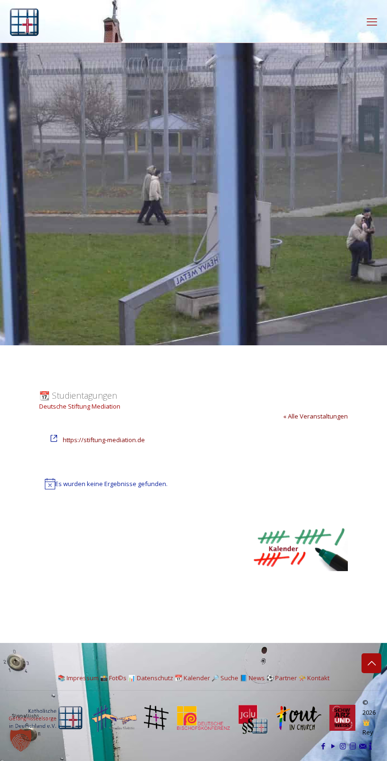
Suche (229, 678)
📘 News (252, 678)
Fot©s (117, 678)
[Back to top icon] (371, 663)
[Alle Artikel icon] (352, 746)
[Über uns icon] (370, 746)
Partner (286, 678)
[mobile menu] (372, 21)
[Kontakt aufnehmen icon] (362, 746)
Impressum (83, 678)
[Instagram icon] (342, 746)
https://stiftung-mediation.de (104, 440)
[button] (21, 740)
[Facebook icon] (323, 746)
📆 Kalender (192, 678)
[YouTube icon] (333, 746)
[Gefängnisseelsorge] (24, 21)
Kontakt (318, 678)
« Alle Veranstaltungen (315, 416)
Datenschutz (155, 678)
